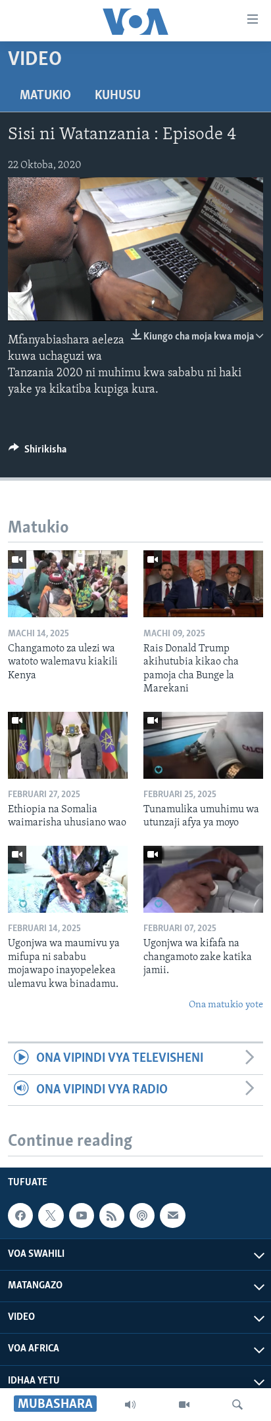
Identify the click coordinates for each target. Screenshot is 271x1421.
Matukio (45, 95)
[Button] (37, 452)
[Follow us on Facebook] (20, 1215)
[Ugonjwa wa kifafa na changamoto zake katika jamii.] (203, 879)
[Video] (184, 1404)
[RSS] (111, 1215)
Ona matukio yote (226, 1005)
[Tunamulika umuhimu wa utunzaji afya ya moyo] (203, 745)
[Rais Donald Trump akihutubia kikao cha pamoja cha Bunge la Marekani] (203, 583)
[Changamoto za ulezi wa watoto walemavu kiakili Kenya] (68, 583)
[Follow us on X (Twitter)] (50, 1215)
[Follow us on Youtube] (81, 1215)
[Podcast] (142, 1215)
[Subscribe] (172, 1215)
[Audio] (130, 1404)
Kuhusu (118, 95)
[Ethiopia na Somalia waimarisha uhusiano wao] (68, 745)
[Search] (237, 1404)
